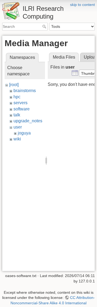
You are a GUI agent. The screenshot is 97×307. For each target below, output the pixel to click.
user (17, 127)
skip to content (82, 4)
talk (16, 115)
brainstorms (24, 90)
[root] (14, 84)
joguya (24, 133)
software (21, 109)
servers (20, 102)
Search (44, 26)
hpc (16, 97)
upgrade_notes (27, 121)
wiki (17, 139)
